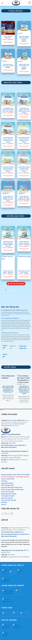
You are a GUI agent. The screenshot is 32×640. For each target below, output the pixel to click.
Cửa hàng (4, 481)
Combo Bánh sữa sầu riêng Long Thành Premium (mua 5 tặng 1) (24, 140)
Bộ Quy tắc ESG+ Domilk (8, 494)
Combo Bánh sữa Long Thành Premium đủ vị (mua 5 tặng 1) (8, 109)
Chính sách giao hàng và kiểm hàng (12, 489)
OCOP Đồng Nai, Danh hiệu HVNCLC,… (10, 332)
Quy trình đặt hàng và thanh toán (11, 487)
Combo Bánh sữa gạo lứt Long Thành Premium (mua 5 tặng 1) (24, 169)
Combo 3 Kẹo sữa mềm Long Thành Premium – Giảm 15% (24, 243)
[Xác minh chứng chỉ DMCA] (7, 601)
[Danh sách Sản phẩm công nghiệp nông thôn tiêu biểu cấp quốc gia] (20, 572)
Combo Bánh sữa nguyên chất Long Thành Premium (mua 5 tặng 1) (24, 110)
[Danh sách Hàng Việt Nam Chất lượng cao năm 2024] (5, 347)
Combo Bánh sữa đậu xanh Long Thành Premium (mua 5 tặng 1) (8, 169)
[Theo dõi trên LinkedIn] (11, 513)
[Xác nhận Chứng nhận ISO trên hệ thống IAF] (23, 347)
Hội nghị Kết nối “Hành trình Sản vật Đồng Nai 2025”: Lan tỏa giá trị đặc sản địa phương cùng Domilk (24, 389)
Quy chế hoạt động (19, 423)
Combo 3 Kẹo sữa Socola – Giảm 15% (8, 271)
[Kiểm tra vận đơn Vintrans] (6, 634)
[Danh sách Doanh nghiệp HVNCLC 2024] (5, 572)
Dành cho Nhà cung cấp (8, 500)
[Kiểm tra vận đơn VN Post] (6, 626)
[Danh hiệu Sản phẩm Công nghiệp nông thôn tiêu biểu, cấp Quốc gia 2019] (5, 356)
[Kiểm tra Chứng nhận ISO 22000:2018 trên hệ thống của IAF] (6, 580)
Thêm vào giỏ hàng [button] (8, 42)
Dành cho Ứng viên (7, 498)
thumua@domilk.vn (23, 534)
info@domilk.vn (18, 532)
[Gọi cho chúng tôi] (8, 513)
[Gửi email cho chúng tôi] (5, 513)
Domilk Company (11, 420)
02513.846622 (12, 447)
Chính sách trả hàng (7, 491)
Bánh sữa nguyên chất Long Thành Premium (24, 38)
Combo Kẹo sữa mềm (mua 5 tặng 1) (24, 271)
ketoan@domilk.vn (20, 445)
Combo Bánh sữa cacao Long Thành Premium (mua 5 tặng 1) (8, 140)
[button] (2, 3)
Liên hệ (3, 504)
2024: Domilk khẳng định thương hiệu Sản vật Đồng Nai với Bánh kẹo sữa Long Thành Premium (8, 389)
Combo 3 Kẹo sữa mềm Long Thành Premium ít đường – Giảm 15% (8, 244)
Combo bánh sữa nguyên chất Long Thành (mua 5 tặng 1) (24, 198)
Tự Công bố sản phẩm (8, 496)
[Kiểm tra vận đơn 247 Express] (17, 626)
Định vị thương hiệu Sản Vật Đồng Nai (10, 318)
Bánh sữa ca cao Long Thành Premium (8, 65)
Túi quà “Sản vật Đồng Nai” (8, 37)
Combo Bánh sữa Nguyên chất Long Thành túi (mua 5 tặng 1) (8, 198)
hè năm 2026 (10, 479)
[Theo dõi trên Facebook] (2, 513)
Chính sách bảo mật (6, 425)
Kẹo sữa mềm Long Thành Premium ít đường (24, 66)
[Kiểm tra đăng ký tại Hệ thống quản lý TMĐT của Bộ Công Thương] (8, 592)
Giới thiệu (4, 502)
